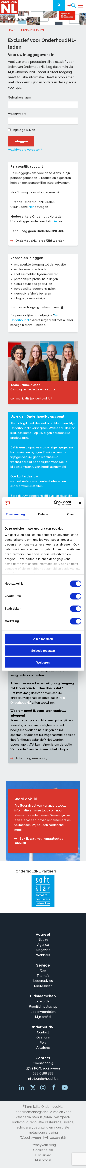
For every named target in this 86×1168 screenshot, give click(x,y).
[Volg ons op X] (32, 1088)
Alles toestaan (43, 638)
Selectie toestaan (43, 650)
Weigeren (43, 662)
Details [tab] (43, 514)
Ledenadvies (43, 981)
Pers (43, 1043)
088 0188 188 (43, 1073)
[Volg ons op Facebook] (54, 1088)
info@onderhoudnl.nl (43, 1079)
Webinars (43, 955)
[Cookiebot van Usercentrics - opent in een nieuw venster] (54, 503)
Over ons (43, 1037)
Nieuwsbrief (43, 986)
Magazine (43, 950)
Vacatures (43, 1048)
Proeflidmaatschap (43, 1006)
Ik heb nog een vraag (31, 758)
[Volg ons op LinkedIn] (21, 1088)
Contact (43, 1032)
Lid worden (43, 1001)
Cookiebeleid (43, 1150)
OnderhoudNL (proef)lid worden (39, 241)
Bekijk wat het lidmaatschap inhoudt (39, 841)
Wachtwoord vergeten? (25, 149)
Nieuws (43, 940)
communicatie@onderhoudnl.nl (31, 398)
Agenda (43, 945)
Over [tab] (70, 514)
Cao (43, 970)
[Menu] (80, 5)
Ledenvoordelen (43, 1012)
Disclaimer (43, 1155)
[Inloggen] (59, 5)
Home (11, 30)
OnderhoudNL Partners (36, 871)
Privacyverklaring (43, 1145)
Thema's (43, 976)
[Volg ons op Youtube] (65, 1088)
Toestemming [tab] (15, 514)
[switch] (75, 596)
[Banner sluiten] (80, 503)
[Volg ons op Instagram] (43, 1088)
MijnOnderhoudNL (33, 30)
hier (31, 207)
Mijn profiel (43, 1017)
